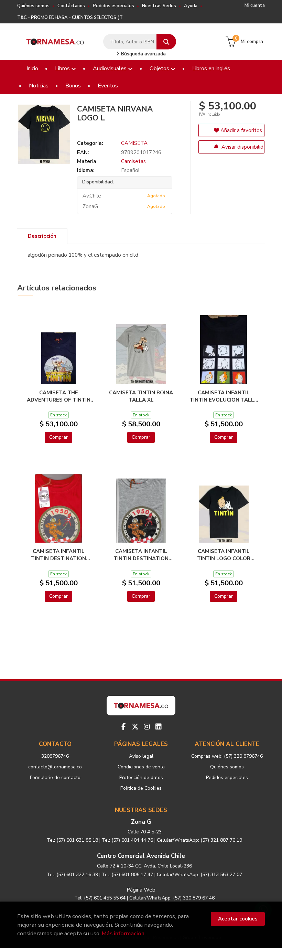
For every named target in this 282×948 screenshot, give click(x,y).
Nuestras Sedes (159, 6)
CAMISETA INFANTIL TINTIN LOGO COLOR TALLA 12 (223, 555)
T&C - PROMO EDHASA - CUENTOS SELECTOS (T (70, 17)
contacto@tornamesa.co (55, 767)
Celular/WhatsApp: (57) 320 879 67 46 (172, 898)
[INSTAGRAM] (147, 727)
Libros (63, 68)
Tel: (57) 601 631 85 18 (72, 840)
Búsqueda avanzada (143, 53)
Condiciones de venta (141, 767)
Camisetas (133, 161)
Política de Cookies (141, 788)
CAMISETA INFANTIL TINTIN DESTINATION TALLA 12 (141, 555)
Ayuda (190, 6)
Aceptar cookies (238, 918)
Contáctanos (71, 6)
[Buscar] (166, 42)
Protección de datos (141, 777)
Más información (123, 933)
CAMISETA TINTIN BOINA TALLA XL (141, 396)
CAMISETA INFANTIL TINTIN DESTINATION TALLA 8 (58, 555)
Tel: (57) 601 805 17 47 (127, 874)
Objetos (160, 68)
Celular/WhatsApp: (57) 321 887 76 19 (199, 840)
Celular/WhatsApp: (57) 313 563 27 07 (199, 874)
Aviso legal (141, 756)
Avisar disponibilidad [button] (242, 146)
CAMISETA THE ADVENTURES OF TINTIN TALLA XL (58, 396)
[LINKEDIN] (158, 727)
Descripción (42, 236)
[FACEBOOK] (123, 727)
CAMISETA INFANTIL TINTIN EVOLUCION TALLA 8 (223, 396)
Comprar (58, 437)
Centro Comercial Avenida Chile (141, 856)
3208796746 (55, 756)
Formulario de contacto (55, 777)
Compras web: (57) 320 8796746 (227, 756)
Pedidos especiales (113, 6)
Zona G (141, 822)
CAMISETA (134, 143)
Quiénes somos (33, 6)
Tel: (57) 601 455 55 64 (100, 898)
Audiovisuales (110, 68)
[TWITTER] (135, 727)
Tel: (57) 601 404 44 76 (127, 840)
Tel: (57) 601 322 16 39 (72, 874)
